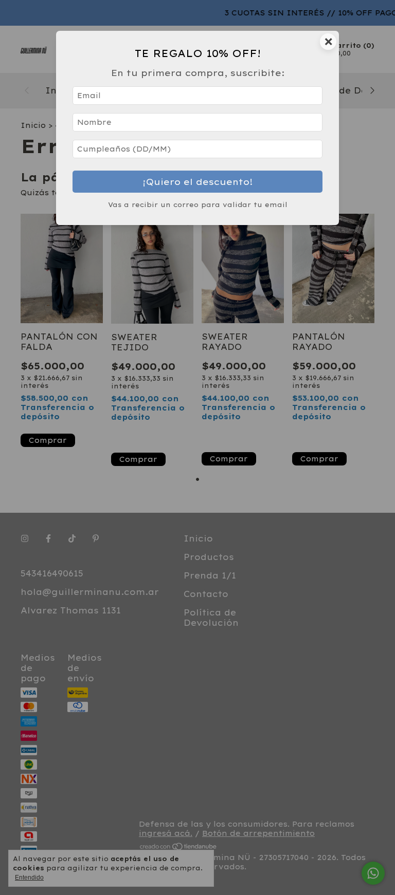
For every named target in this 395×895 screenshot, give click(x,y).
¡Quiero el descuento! (197, 181)
